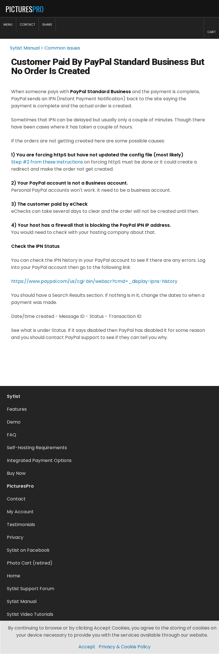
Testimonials (21, 524)
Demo (14, 422)
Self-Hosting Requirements (37, 447)
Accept (86, 646)
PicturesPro (20, 486)
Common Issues (62, 48)
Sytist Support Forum (30, 588)
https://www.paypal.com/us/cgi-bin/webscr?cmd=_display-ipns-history (94, 281)
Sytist (13, 396)
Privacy (15, 537)
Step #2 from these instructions (47, 162)
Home (13, 576)
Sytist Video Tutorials (30, 614)
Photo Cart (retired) (29, 563)
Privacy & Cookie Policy (125, 646)
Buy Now (16, 473)
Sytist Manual (25, 48)
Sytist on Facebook (28, 550)
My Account (20, 511)
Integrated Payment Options (39, 460)
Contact (16, 499)
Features (17, 409)
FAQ (11, 435)
